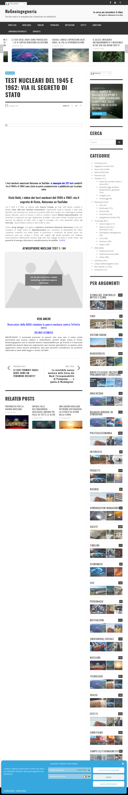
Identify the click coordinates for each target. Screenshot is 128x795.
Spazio (102, 244)
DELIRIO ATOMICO (43, 332)
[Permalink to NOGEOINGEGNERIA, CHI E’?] (98, 459)
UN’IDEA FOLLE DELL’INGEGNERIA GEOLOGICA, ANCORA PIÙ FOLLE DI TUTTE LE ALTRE (43, 410)
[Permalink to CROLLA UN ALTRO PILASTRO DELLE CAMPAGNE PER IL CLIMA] (118, 590)
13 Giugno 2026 (64, 418)
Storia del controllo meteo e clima (103, 296)
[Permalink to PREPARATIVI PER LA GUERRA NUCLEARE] (16, 422)
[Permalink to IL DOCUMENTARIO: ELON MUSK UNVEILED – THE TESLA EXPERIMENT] (118, 740)
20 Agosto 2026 (11, 46)
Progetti (102, 195)
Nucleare (10, 73)
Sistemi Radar (104, 224)
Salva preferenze (109, 784)
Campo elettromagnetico (104, 264)
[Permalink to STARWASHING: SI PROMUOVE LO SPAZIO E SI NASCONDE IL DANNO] (118, 702)
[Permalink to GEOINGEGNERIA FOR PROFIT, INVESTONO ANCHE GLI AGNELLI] (118, 572)
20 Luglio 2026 (10, 412)
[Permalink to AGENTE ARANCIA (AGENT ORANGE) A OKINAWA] (98, 534)
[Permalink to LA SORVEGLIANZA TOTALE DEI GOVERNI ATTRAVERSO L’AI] (110, 646)
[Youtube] (115, 2)
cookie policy (21, 790)
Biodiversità (104, 251)
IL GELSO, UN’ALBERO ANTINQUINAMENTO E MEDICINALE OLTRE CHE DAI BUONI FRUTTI (101, 42)
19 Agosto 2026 (51, 46)
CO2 (101, 238)
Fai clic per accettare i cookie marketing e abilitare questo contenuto (43, 280)
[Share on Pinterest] (80, 105)
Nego (108, 777)
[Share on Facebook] (72, 105)
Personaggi (103, 198)
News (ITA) (98, 169)
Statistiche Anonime (108, 770)
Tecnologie (98, 221)
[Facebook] (110, 2)
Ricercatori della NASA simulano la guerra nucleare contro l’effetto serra (44, 325)
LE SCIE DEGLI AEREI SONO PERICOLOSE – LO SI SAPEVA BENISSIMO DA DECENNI (23, 41)
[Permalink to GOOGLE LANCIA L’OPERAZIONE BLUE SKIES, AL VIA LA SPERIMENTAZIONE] (64, 55)
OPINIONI (98, 163)
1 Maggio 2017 (13, 106)
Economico (103, 214)
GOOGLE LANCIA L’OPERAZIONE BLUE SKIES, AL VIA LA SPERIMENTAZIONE (62, 41)
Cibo (101, 205)
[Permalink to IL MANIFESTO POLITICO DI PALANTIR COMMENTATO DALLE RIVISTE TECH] (118, 646)
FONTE (62, 240)
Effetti (96, 248)
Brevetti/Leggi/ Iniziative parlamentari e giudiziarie (105, 373)
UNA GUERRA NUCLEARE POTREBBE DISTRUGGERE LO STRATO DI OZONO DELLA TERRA (70, 410)
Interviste (98, 175)
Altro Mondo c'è (100, 266)
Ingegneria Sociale (101, 166)
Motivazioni (99, 202)
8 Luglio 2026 (37, 418)
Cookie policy (9, 790)
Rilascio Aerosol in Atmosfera (101, 413)
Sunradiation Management (110, 232)
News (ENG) (99, 172)
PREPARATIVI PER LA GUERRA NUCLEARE (14, 408)
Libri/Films (98, 260)
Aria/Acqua (103, 208)
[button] (123, 763)
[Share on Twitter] (76, 105)
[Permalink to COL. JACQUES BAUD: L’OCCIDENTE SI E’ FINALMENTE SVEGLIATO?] (110, 459)
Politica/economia (106, 254)
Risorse (102, 211)
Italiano (13, 4)
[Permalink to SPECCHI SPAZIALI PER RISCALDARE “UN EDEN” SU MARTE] (110, 684)
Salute (101, 257)
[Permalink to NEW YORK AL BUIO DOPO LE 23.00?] (110, 572)
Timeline (97, 178)
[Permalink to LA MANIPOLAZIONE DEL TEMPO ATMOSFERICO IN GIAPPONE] (110, 305)
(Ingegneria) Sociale (107, 217)
